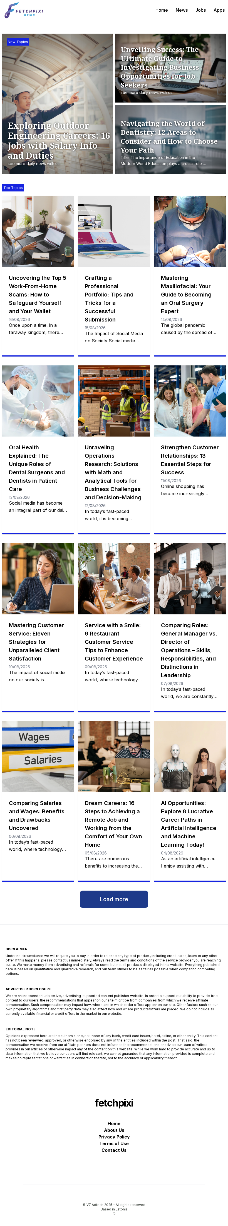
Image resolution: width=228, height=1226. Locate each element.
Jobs (200, 10)
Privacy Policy (114, 1137)
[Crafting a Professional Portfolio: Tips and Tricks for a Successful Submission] (114, 231)
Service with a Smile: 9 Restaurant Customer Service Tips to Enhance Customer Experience (114, 642)
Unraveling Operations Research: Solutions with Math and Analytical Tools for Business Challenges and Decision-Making (113, 472)
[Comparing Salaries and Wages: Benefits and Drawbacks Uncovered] (38, 756)
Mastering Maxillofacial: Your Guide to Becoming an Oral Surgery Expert (186, 295)
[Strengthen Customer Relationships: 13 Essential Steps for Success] (190, 401)
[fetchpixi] (24, 10)
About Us (114, 1130)
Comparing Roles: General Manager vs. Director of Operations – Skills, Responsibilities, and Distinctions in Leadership (189, 650)
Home (161, 10)
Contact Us (114, 1150)
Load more (114, 899)
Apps (219, 10)
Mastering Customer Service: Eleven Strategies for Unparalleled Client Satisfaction (36, 642)
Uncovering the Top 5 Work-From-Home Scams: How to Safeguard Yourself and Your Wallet (37, 295)
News (182, 10)
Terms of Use (114, 1143)
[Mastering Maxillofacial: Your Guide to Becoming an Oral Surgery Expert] (190, 231)
